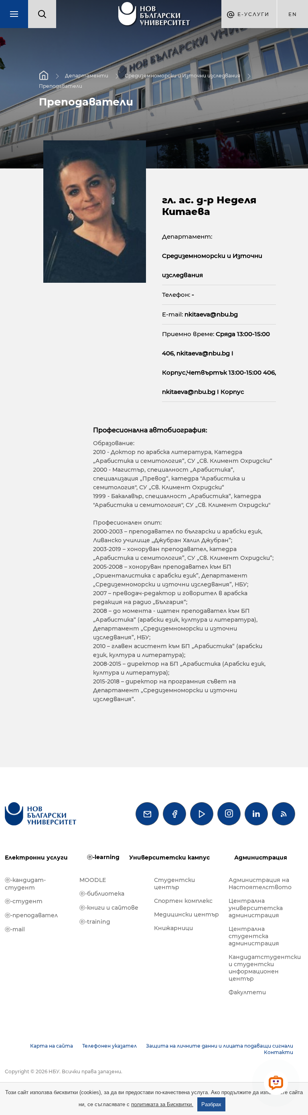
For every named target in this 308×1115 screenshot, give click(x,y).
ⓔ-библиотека (101, 893)
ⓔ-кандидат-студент (25, 883)
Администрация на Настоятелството (260, 883)
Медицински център (186, 914)
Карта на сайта (51, 1046)
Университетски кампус (169, 857)
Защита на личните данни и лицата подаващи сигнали (219, 1046)
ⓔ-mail (15, 929)
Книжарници (173, 928)
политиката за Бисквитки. (162, 1104)
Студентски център (174, 883)
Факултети (247, 992)
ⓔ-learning (103, 857)
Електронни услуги (36, 857)
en (292, 14)
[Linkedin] (256, 813)
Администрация (260, 857)
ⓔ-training (94, 921)
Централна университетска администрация (256, 908)
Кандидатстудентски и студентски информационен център (262, 967)
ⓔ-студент (24, 901)
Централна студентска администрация (254, 936)
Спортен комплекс (183, 900)
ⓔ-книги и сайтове (108, 907)
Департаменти (86, 76)
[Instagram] (229, 813)
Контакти (278, 1052)
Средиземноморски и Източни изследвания (182, 76)
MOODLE (92, 880)
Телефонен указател (109, 1046)
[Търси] (42, 14)
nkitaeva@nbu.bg (211, 314)
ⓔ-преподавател (31, 915)
